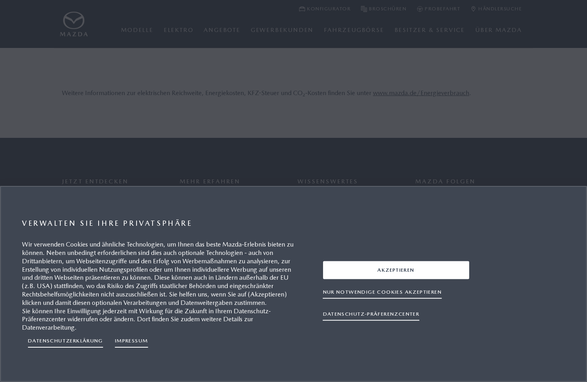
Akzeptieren (395, 270)
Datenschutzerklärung (65, 341)
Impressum (131, 341)
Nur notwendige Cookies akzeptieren (382, 291)
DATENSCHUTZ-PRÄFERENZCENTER (371, 313)
